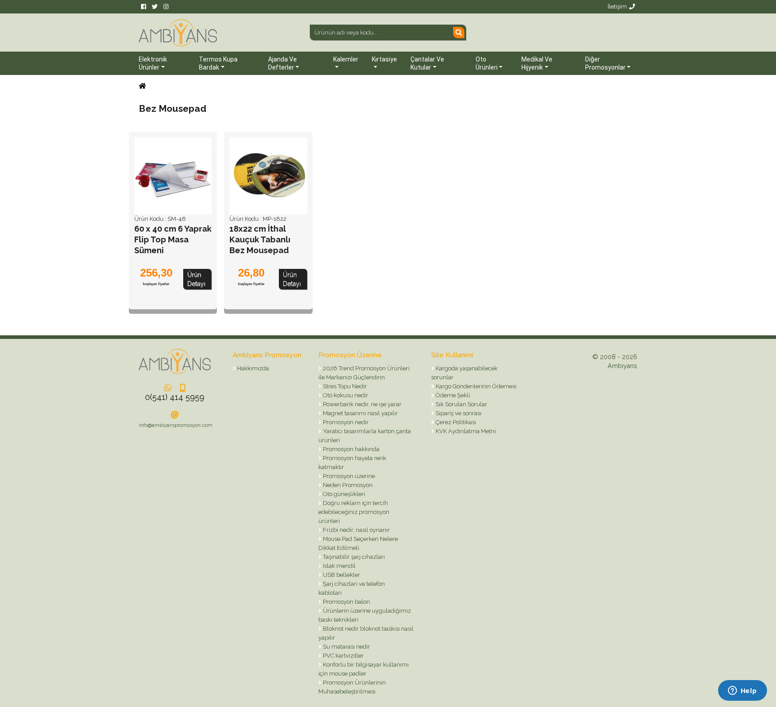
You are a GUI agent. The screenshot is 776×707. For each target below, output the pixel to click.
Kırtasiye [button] (384, 59)
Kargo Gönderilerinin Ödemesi (475, 386)
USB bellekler (341, 574)
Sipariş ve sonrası (457, 413)
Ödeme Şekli (452, 395)
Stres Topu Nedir (344, 386)
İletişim (617, 6)
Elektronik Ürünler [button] (153, 63)
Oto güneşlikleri (343, 494)
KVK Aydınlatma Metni (465, 431)
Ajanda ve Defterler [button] (282, 63)
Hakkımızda (252, 368)
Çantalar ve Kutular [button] (427, 63)
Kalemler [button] (345, 59)
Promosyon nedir (345, 422)
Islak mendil (339, 565)
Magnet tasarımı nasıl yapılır (360, 413)
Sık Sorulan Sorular (460, 404)
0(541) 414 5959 (174, 397)
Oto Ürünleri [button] (487, 63)
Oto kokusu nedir (345, 395)
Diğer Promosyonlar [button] (605, 63)
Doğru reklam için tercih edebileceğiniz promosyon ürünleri (353, 512)
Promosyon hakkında (350, 449)
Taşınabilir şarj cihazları (353, 556)
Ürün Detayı (196, 279)
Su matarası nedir (346, 646)
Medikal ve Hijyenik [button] (536, 63)
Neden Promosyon (347, 485)
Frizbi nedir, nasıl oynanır (356, 530)
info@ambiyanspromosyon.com (175, 425)
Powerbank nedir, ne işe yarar (361, 404)
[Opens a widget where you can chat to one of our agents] (742, 691)
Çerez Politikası (455, 422)
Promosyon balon (346, 601)
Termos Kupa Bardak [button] (218, 63)
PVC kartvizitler (343, 655)
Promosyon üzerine (348, 476)
